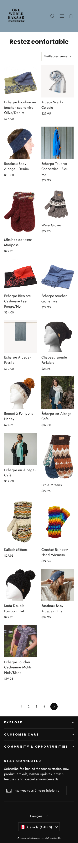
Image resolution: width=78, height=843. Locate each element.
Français (36, 816)
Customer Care (21, 734)
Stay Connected (22, 761)
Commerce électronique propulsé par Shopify (39, 838)
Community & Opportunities (36, 746)
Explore (13, 722)
